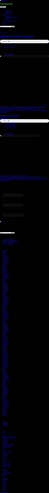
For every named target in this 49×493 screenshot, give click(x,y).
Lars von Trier (21, 108)
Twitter (4, 486)
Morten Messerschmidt (18, 178)
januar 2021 (5, 326)
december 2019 (6, 341)
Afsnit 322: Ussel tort (9, 115)
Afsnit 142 (4, 106)
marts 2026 (5, 255)
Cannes (30, 106)
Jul (3, 460)
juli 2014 (4, 409)
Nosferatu (3, 109)
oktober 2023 (5, 289)
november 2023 (6, 288)
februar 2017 (5, 373)
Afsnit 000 (7, 18)
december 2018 (6, 355)
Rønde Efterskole (20, 109)
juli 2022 (4, 305)
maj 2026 (4, 253)
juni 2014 (4, 410)
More (14, 47)
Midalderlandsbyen (5, 474)
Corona (5, 441)
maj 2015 (4, 397)
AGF (4, 431)
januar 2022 (5, 312)
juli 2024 (4, 278)
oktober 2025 (5, 261)
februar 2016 (5, 387)
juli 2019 (4, 347)
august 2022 (5, 304)
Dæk (5, 176)
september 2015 (6, 393)
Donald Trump (8, 445)
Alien (3, 434)
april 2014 (5, 412)
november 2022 (6, 300)
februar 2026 (5, 257)
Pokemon (4, 475)
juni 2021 (4, 320)
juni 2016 (4, 382)
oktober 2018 (5, 357)
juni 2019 (4, 348)
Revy (17, 179)
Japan (3, 457)
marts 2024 (5, 283)
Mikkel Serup (8, 13)
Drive (7, 176)
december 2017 (6, 362)
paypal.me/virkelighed (9, 55)
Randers (5, 479)
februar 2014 (5, 415)
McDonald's (4, 471)
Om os (4, 23)
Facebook (6, 447)
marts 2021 (5, 323)
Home (4, 24)
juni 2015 (4, 396)
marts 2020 (5, 337)
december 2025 (6, 259)
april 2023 (5, 295)
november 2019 (6, 342)
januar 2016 (5, 388)
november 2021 (6, 314)
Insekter (26, 176)
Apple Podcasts (7, 47)
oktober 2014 (5, 405)
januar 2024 (5, 285)
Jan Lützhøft (5, 456)
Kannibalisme (6, 108)
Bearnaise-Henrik (13, 106)
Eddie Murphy (26, 107)
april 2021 (5, 322)
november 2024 (6, 274)
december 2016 (6, 375)
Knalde (10, 108)
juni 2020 (4, 334)
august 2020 (5, 332)
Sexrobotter (4, 483)
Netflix (24, 178)
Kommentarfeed (6, 423)
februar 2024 (5, 284)
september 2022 (6, 303)
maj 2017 (4, 370)
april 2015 (5, 399)
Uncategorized (3, 32)
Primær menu (3, 6)
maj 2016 (4, 383)
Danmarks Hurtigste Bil (20, 175)
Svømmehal (34, 109)
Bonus (4, 15)
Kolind (29, 176)
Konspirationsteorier (7, 463)
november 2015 (6, 390)
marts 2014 (5, 414)
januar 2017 (5, 374)
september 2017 (6, 365)
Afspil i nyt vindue (7, 45)
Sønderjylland (32, 179)
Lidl (3, 467)
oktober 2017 (5, 364)
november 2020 (6, 328)
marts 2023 (5, 296)
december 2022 (6, 299)
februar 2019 (5, 352)
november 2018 (6, 356)
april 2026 (5, 254)
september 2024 (6, 276)
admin (6, 39)
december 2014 (6, 403)
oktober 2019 (5, 343)
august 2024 (5, 277)
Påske (3, 477)
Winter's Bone (8, 111)
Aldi (3, 433)
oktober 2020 (5, 329)
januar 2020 (5, 340)
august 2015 (5, 394)
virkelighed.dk (6, 4)
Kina (4, 462)
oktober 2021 (5, 315)
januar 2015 (5, 402)
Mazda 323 (33, 108)
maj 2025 (4, 267)
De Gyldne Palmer (8, 107)
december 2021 (6, 313)
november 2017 (6, 363)
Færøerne (31, 107)
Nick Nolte (28, 178)
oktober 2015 (5, 392)
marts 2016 (5, 386)
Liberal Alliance (36, 176)
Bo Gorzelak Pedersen (6, 438)
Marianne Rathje (27, 108)
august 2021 (5, 318)
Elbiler (9, 176)
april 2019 (5, 350)
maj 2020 (4, 335)
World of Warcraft (5, 489)
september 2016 (6, 379)
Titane (38, 109)
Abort (1, 106)
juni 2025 (4, 266)
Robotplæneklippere (13, 109)
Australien (5, 435)
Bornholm (7, 175)
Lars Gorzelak (6, 465)
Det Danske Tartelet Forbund (17, 107)
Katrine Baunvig (8, 10)
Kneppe (13, 108)
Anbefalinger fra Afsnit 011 (10, 20)
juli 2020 (4, 333)
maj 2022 (4, 307)
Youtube (4, 490)
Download (14, 45)
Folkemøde (19, 176)
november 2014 (6, 404)
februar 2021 (5, 325)
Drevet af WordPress (4, 492)
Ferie (3, 448)
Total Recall (41, 109)
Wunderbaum (8, 180)
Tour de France (5, 485)
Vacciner (3, 111)
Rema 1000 (14, 179)
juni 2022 (4, 306)
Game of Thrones (7, 452)
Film (12, 176)
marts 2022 (5, 310)
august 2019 (5, 345)
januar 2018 (5, 360)
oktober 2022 (5, 302)
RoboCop (5, 481)
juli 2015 (4, 395)
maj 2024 (4, 281)
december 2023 (6, 287)
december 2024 (6, 273)
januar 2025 (5, 272)
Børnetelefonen (22, 106)
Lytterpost (41, 176)
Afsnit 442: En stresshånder (8, 242)
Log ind (4, 421)
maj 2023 (4, 293)
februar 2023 (5, 297)
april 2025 (5, 268)
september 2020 (6, 330)
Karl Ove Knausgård (7, 461)
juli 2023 (4, 292)
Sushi (42, 179)
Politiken (7, 109)
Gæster (4, 9)
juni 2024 (4, 280)
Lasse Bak (7, 11)
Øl (4, 179)
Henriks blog (7, 21)
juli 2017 (4, 367)
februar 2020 (5, 338)
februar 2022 (5, 311)
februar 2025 (5, 270)
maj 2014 (4, 411)
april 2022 (5, 308)
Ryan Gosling (21, 179)
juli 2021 (4, 319)
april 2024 (5, 282)
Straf (31, 109)
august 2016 (5, 380)
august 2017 (5, 366)
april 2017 (5, 371)
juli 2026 (4, 251)
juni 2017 (4, 368)
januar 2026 (5, 258)
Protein (10, 179)
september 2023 (6, 290)
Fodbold (4, 449)
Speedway (4, 484)
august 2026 (5, 250)
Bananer (8, 106)
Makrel (5, 178)
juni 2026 (4, 252)
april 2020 (5, 336)
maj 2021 (4, 321)
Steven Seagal (38, 179)
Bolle (18, 106)
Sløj (24, 109)
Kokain (16, 108)
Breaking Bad (12, 175)
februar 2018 (5, 359)
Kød (32, 176)
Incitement (42, 107)
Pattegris (7, 179)
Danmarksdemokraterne (37, 106)
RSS (11, 47)
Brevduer (27, 106)
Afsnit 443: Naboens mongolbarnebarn (10, 241)
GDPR (39, 107)
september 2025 (6, 262)
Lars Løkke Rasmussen (6, 466)
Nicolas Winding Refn (34, 178)
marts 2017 (5, 372)
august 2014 (5, 408)
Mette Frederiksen (10, 178)
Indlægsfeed (5, 422)
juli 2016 (4, 381)
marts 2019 (5, 351)
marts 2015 (5, 400)
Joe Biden (5, 458)
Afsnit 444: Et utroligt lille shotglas (10, 240)
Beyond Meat (2, 175)
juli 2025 (4, 265)
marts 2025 (5, 269)
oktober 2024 (5, 275)
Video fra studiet (8, 16)
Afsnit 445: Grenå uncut (7, 239)
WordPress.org (5, 424)
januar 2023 (5, 298)
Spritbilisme (27, 109)
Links (4, 19)
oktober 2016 (5, 378)
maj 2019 (4, 349)
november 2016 (6, 377)
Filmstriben (35, 107)
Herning (23, 176)
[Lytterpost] (2, 221)
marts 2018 (5, 358)
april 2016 (5, 385)
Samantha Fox (27, 179)
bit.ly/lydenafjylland (9, 53)
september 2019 (6, 344)
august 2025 (5, 263)
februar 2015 (5, 401)
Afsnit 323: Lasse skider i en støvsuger (16, 36)
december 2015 (6, 389)
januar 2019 (5, 353)
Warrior (3, 180)
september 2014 (6, 407)
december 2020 (6, 327)
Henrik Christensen (9, 12)
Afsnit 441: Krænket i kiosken (9, 243)
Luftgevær (4, 468)
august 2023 (5, 291)
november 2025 (6, 260)
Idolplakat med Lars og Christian (11, 17)
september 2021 (6, 317)
